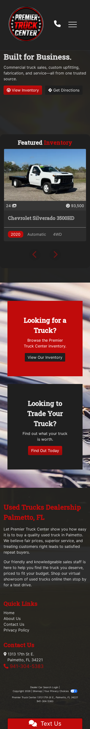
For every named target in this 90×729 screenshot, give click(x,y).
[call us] (57, 24)
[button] (72, 24)
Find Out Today (45, 450)
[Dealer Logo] (26, 24)
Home (9, 612)
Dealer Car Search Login (44, 687)
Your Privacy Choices (56, 691)
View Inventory (25, 90)
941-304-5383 (27, 666)
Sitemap (37, 691)
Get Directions (65, 90)
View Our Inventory (45, 357)
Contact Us (14, 624)
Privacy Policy (16, 630)
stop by (79, 579)
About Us (12, 618)
